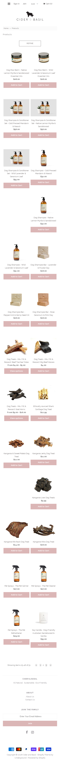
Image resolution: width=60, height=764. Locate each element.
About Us (30, 697)
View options (16, 371)
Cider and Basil (29, 755)
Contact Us (30, 700)
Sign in (17, 4)
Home (6, 28)
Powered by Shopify (36, 758)
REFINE (30, 43)
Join (24, 4)
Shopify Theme (44, 755)
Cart (48, 4)
